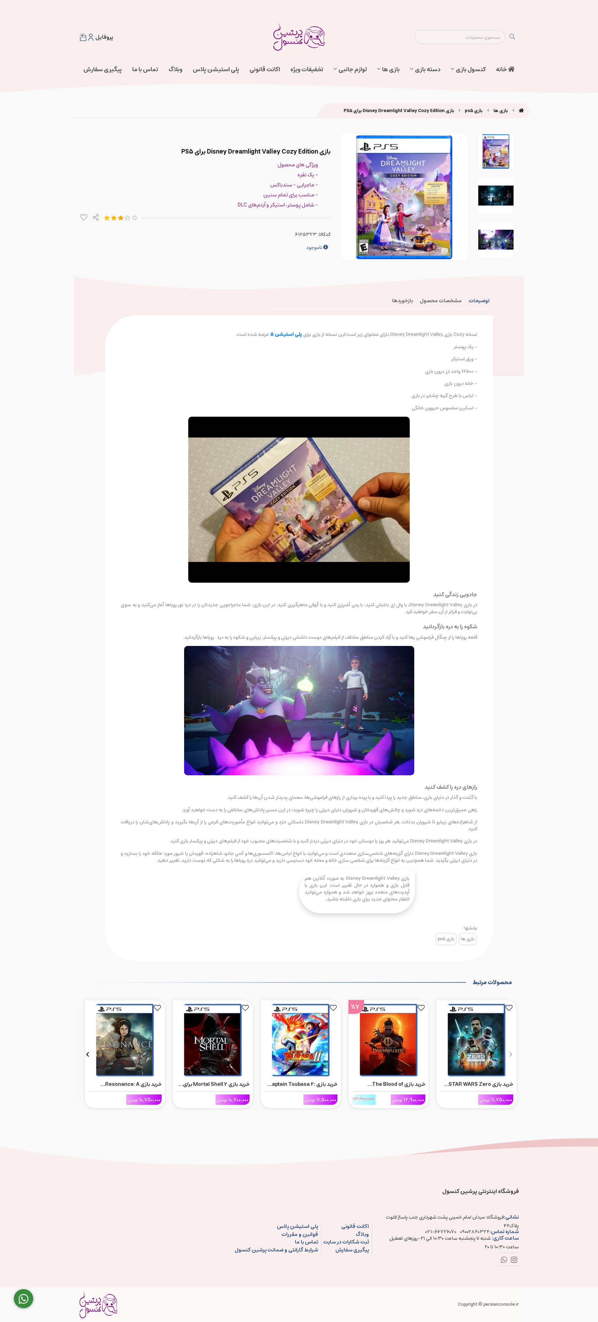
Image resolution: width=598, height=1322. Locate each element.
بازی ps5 (473, 111)
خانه (502, 69)
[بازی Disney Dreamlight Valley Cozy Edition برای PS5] (98, 1305)
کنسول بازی (471, 69)
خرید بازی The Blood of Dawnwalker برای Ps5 (398, 1084)
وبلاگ (175, 69)
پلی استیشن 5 (286, 334)
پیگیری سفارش (102, 69)
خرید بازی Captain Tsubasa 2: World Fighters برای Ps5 (302, 1084)
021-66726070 (440, 1232)
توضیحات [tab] (479, 300)
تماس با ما (145, 69)
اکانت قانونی (265, 69)
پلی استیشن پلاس (216, 69)
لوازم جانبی (352, 69)
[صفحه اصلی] (521, 111)
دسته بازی (428, 69)
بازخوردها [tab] (402, 300)
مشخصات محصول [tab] (441, 300)
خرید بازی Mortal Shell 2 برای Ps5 (216, 1084)
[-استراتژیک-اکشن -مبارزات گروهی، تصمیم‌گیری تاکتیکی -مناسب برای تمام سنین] (476, 1038)
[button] (510, 1054)
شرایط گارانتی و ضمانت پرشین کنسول (276, 1250)
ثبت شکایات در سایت (346, 1242)
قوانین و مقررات (299, 1235)
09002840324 (475, 1232)
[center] (512, 37)
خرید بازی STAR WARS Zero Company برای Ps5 (480, 1084)
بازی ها (391, 69)
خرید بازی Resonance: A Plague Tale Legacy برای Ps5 (127, 1084)
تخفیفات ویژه (306, 69)
